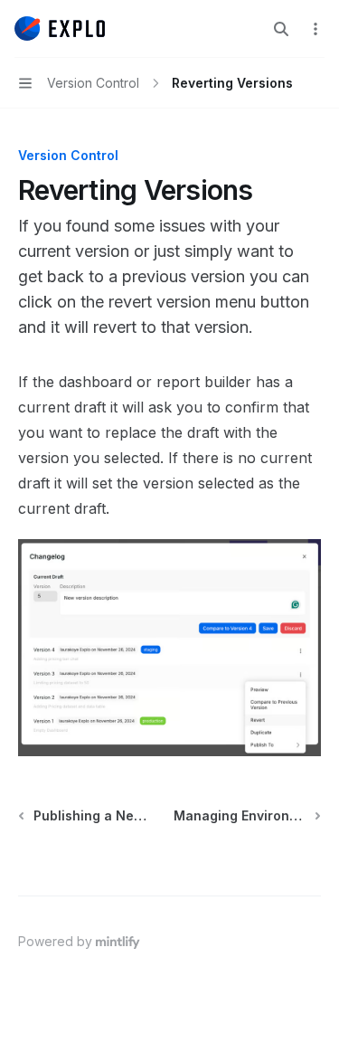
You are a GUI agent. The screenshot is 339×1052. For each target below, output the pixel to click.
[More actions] (315, 29)
